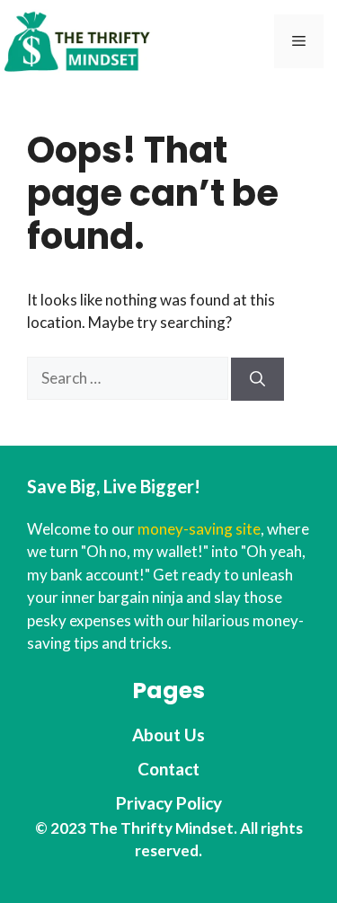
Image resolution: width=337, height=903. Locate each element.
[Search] (257, 379)
